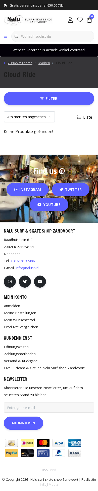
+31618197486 (23, 260)
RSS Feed (49, 469)
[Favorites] (80, 20)
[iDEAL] (27, 443)
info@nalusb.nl (27, 267)
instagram (30, 189)
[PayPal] (11, 453)
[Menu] (5, 36)
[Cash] (11, 443)
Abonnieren (23, 423)
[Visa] (59, 443)
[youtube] (40, 282)
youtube (52, 204)
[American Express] (74, 443)
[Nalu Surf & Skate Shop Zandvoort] (29, 20)
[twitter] (25, 282)
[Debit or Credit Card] (27, 453)
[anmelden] (70, 20)
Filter (52, 98)
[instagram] (10, 282)
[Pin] (43, 453)
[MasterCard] (43, 443)
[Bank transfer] (74, 453)
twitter (73, 189)
